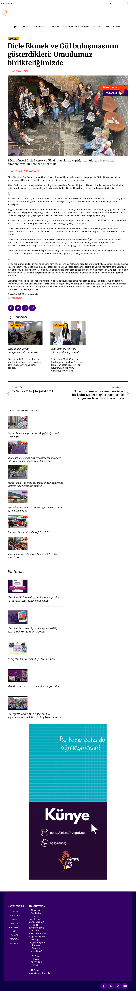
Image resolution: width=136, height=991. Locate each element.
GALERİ (85, 26)
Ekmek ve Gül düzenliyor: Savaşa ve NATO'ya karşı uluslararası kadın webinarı (33, 629)
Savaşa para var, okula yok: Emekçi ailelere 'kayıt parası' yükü (33, 555)
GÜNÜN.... (97, 26)
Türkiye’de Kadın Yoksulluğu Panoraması (31, 659)
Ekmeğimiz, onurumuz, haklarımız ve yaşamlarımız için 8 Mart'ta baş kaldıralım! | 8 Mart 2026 (35, 717)
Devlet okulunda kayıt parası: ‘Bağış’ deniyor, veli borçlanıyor (33, 434)
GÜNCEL (24, 26)
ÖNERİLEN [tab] (35, 410)
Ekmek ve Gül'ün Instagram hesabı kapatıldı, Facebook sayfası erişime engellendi (34, 598)
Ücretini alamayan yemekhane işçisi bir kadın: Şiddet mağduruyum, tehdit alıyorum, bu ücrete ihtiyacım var (98, 395)
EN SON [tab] (11, 410)
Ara (107, 26)
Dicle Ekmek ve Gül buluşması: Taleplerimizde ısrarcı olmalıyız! (23, 350)
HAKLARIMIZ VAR (71, 26)
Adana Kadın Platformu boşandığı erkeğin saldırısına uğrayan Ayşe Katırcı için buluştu (35, 484)
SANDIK (55, 26)
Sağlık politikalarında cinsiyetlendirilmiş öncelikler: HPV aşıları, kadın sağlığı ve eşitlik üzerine (34, 459)
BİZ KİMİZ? (117, 26)
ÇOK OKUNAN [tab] (22, 410)
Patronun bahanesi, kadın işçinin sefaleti (29, 532)
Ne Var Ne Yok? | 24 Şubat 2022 (32, 391)
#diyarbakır (16, 298)
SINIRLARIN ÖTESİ (40, 26)
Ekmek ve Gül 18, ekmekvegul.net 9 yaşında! (33, 686)
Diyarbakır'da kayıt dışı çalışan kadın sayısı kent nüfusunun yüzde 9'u (64, 350)
